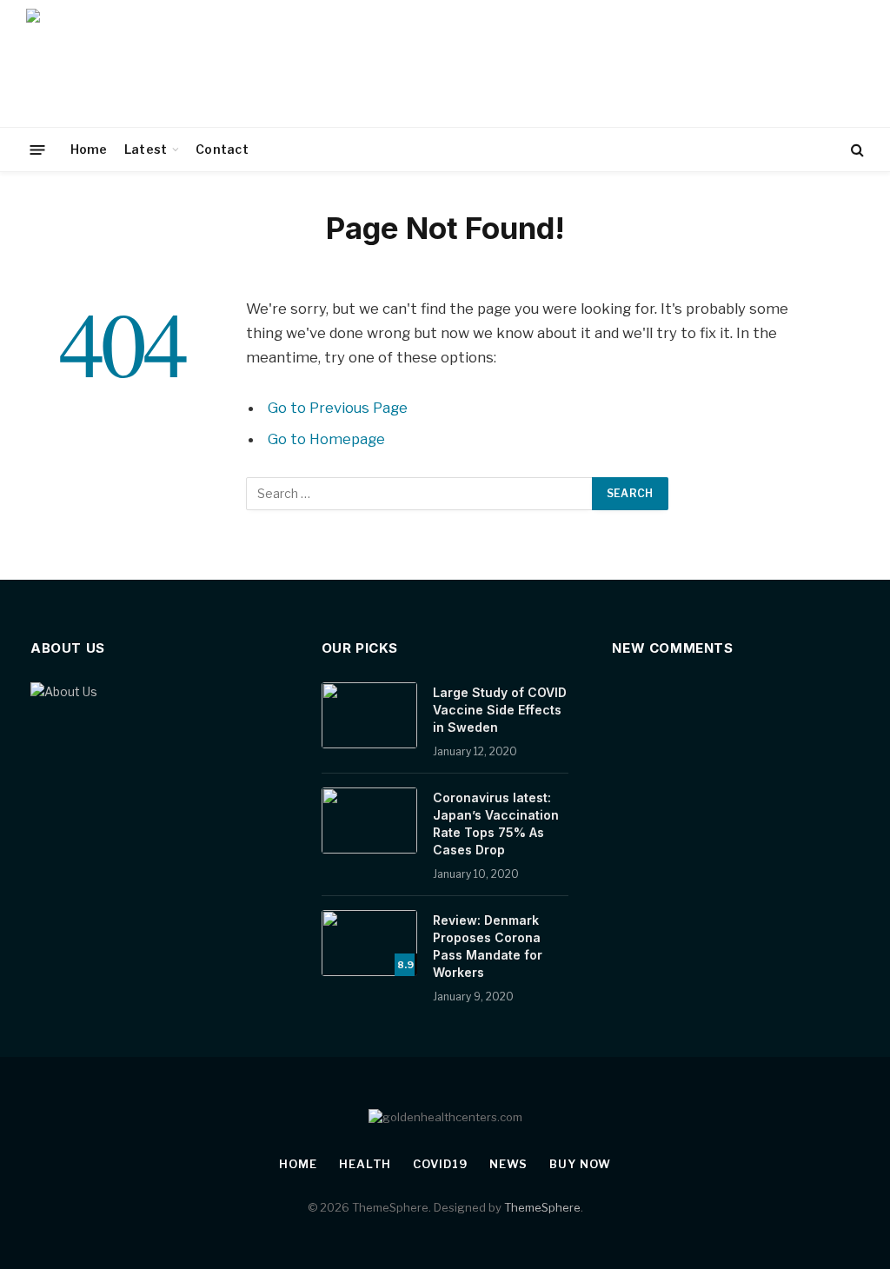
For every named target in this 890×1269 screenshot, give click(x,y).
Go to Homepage (326, 439)
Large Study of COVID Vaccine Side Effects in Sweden (500, 709)
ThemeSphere (542, 1207)
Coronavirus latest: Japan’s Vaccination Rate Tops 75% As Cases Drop (496, 823)
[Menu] (37, 149)
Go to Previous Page (338, 407)
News (508, 1164)
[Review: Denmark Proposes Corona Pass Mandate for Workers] (369, 943)
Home (89, 149)
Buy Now (579, 1164)
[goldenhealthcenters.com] (163, 63)
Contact (222, 149)
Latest (146, 149)
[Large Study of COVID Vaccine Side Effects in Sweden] (369, 715)
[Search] (855, 149)
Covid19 (440, 1164)
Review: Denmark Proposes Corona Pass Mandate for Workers (487, 946)
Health (365, 1164)
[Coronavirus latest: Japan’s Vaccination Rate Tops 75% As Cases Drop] (369, 820)
